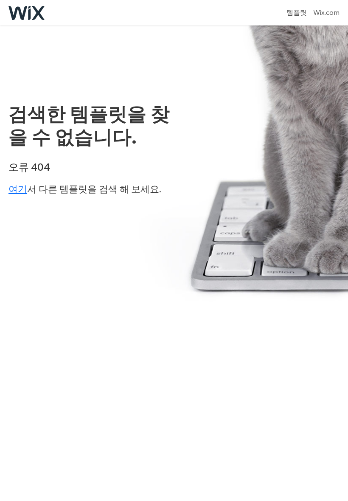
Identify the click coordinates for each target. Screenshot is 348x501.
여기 (17, 189)
